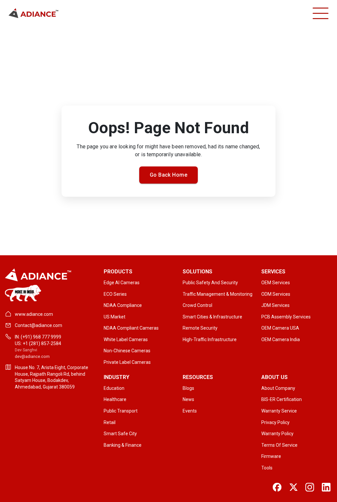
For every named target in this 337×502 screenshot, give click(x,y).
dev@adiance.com (32, 356)
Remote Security (200, 328)
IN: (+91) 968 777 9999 (38, 336)
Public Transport (121, 411)
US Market (114, 316)
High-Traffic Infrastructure (210, 339)
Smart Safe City (120, 433)
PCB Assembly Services (286, 316)
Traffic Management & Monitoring (217, 294)
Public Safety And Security (210, 282)
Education (114, 388)
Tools (266, 467)
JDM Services (275, 305)
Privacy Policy (275, 422)
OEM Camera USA (280, 328)
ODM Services (275, 294)
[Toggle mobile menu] (320, 13)
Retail (110, 422)
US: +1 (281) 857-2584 (38, 343)
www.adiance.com (34, 314)
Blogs (188, 388)
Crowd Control (197, 305)
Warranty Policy (277, 433)
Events (190, 411)
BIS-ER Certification (281, 399)
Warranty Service (279, 411)
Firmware (271, 456)
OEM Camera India (280, 339)
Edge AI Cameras (122, 282)
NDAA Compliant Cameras (131, 328)
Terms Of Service (279, 445)
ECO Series (115, 294)
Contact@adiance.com (38, 325)
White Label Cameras (126, 339)
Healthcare (115, 399)
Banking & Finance (123, 445)
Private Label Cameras (127, 362)
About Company (278, 388)
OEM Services (275, 282)
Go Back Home (169, 175)
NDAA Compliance (123, 305)
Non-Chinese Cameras (127, 350)
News (188, 399)
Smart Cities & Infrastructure (212, 316)
